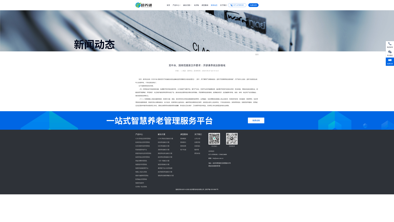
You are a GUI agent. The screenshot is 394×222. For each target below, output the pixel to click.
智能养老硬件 (139, 183)
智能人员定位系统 (141, 172)
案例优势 (183, 146)
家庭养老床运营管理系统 (143, 153)
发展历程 (197, 142)
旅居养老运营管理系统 (142, 157)
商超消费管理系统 (141, 161)
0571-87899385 (238, 5)
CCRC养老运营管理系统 (143, 138)
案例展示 (183, 142)
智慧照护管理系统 (141, 164)
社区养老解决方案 (163, 146)
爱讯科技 (197, 153)
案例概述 (183, 138)
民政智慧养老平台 (141, 149)
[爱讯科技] (143, 7)
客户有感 (183, 149)
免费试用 (253, 5)
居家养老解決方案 (163, 149)
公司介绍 (197, 138)
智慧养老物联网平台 (141, 168)
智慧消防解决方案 (163, 164)
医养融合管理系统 (141, 179)
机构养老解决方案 (163, 142)
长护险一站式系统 (141, 186)
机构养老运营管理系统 (142, 142)
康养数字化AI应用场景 (165, 168)
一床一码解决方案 (163, 161)
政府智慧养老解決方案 (165, 172)
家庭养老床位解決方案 (165, 153)
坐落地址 (197, 146)
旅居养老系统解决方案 (165, 157)
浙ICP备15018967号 (211, 189)
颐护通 (196, 149)
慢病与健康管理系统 (141, 175)
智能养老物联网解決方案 (166, 175)
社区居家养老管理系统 (142, 146)
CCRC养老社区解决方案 (165, 138)
